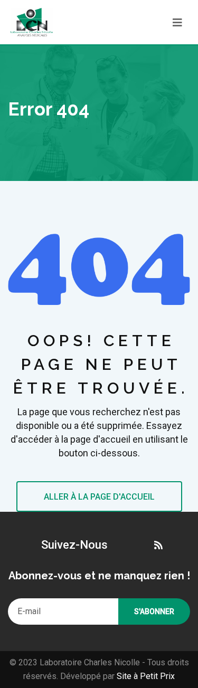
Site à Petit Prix (145, 676)
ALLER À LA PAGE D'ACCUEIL (99, 497)
